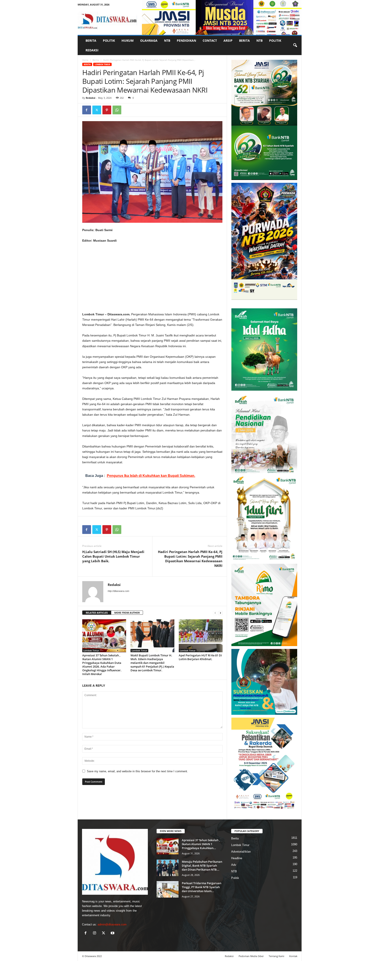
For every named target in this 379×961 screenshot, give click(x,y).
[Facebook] (86, 110)
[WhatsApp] (117, 110)
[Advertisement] (152, 279)
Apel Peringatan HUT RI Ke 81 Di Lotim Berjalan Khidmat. (200, 657)
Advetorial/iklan (241, 851)
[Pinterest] (106, 110)
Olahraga (148, 40)
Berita (91, 40)
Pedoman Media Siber (251, 956)
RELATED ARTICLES (97, 612)
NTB (167, 40)
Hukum (128, 40)
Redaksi (92, 50)
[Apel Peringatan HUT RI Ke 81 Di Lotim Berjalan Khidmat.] (201, 635)
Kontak (293, 956)
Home (85, 59)
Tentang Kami (276, 956)
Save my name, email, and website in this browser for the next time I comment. (137, 771)
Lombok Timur (102, 64)
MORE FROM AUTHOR (127, 612)
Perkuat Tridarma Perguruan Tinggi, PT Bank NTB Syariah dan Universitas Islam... (201, 887)
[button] (295, 45)
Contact (210, 40)
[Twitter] (96, 110)
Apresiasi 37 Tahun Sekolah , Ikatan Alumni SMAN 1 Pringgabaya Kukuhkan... (201, 844)
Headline (236, 858)
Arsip (227, 40)
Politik (109, 40)
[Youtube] (113, 933)
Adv (233, 864)
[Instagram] (95, 933)
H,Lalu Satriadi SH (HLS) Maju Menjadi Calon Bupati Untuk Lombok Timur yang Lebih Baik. (113, 556)
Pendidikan (186, 40)
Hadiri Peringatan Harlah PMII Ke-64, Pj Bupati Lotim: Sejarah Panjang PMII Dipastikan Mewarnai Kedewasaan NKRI (190, 559)
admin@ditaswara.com (112, 924)
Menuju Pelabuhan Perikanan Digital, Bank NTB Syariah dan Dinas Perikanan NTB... (202, 865)
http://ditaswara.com (118, 591)
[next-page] (220, 613)
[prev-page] (215, 613)
